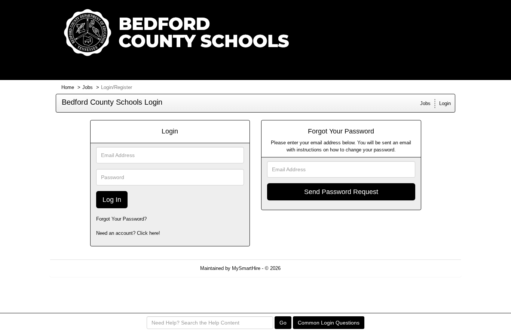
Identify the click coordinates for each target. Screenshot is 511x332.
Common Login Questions (328, 323)
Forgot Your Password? (121, 219)
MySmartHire (246, 268)
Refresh (302, 268)
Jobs (87, 87)
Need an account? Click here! (128, 233)
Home (67, 87)
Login (445, 103)
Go (283, 323)
